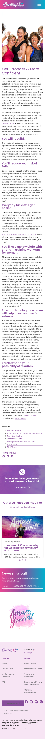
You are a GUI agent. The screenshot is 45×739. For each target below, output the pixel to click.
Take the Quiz (20, 487)
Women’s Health (14, 438)
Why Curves (20, 418)
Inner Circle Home (26, 507)
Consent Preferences (30, 691)
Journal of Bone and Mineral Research (24, 433)
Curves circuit (8, 123)
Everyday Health (14, 436)
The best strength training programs (19, 234)
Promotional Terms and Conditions (33, 683)
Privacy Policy (8, 713)
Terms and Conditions (29, 675)
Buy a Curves (30, 663)
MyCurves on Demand (8, 675)
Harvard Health (14, 430)
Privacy (17, 581)
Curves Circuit (29, 415)
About (5, 663)
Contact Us (12, 703)
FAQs (4, 682)
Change (28, 652)
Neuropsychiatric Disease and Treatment (20, 443)
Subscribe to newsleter (25, 586)
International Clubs (33, 668)
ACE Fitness (12, 447)
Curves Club (7, 668)
